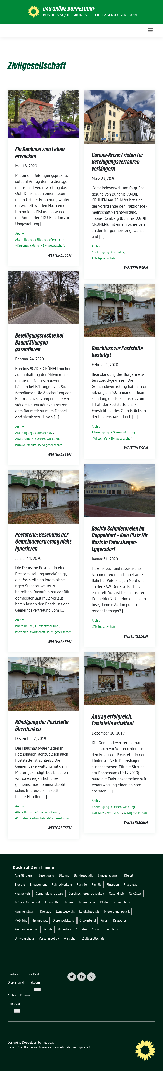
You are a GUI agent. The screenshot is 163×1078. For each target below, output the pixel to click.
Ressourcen (120, 920)
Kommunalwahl (25, 911)
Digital (128, 875)
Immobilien (52, 902)
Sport (95, 929)
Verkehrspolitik (49, 938)
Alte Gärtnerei (24, 875)
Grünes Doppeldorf (27, 902)
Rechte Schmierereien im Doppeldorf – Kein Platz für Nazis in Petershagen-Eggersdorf (120, 538)
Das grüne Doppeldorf (69, 9)
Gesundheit (116, 893)
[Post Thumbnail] (43, 113)
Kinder (104, 902)
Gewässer (135, 893)
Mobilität (21, 920)
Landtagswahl (65, 911)
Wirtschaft (100, 438)
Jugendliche (87, 902)
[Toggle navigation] (150, 30)
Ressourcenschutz (27, 929)
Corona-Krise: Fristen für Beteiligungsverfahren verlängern (117, 162)
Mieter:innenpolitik (117, 911)
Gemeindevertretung (50, 893)
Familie (82, 884)
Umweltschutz (26, 445)
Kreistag (45, 911)
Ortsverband (87, 920)
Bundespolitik (83, 875)
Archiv (19, 233)
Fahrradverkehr (62, 884)
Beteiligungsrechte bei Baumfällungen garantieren (39, 342)
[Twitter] (71, 976)
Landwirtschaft (89, 911)
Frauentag (130, 884)
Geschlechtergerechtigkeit (86, 893)
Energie (20, 884)
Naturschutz (25, 439)
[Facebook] (81, 976)
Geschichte (57, 240)
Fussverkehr (23, 893)
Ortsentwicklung (28, 245)
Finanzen (113, 884)
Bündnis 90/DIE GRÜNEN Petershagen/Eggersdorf (90, 15)
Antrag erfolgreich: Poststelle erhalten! (113, 720)
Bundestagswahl (108, 875)
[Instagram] (91, 976)
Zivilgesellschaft (54, 245)
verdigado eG (81, 1047)
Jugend (69, 902)
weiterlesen (59, 255)
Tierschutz (111, 929)
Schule (48, 929)
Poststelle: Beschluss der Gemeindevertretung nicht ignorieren (43, 541)
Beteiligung (25, 240)
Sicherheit (64, 929)
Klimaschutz (44, 433)
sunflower (40, 1047)
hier (109, 1064)
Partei (104, 920)
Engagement (38, 884)
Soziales (118, 252)
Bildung (41, 240)
